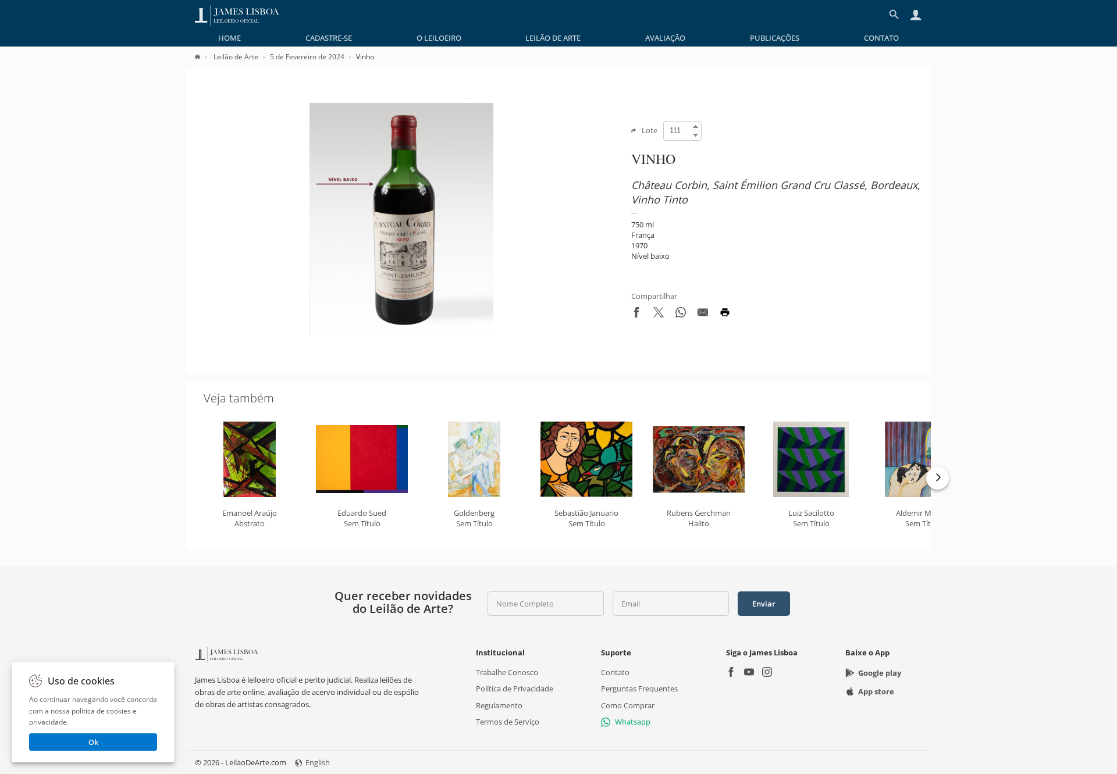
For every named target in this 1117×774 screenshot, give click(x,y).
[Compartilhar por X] (658, 314)
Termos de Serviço (507, 721)
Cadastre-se (328, 38)
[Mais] (937, 478)
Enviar (764, 603)
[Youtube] (749, 673)
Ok (93, 742)
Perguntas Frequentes (639, 688)
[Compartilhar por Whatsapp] (680, 314)
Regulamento (499, 705)
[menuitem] (229, 38)
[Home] (203, 57)
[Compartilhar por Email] (703, 314)
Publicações (774, 38)
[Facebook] (731, 673)
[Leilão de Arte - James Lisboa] (237, 14)
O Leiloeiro (439, 38)
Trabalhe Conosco (507, 672)
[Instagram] (767, 673)
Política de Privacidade (514, 688)
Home (229, 38)
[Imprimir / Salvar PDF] (725, 314)
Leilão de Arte (553, 38)
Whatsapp (632, 721)
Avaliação (665, 38)
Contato (881, 38)
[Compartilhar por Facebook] (636, 314)
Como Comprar (627, 705)
